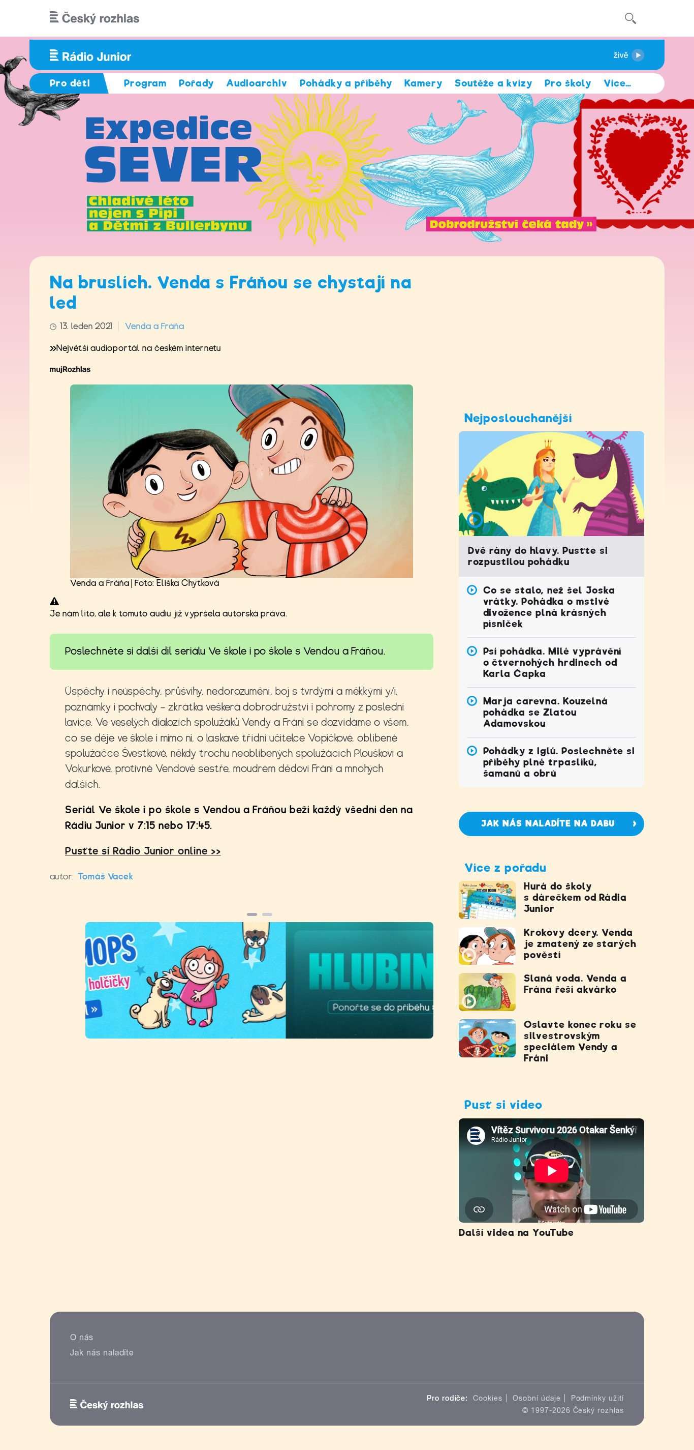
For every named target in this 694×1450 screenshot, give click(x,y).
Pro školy (568, 83)
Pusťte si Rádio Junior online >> (143, 851)
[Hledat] (630, 18)
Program (145, 83)
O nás (81, 1337)
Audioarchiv (257, 83)
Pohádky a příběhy (346, 83)
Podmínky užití (597, 1398)
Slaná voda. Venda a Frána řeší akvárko (575, 984)
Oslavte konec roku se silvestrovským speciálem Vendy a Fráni (580, 1041)
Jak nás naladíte (102, 1352)
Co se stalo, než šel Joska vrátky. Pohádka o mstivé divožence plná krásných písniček (549, 607)
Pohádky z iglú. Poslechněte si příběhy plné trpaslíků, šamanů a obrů (559, 762)
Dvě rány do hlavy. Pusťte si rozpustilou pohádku (538, 556)
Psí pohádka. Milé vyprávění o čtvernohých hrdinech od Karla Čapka (552, 662)
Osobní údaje (537, 1398)
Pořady (196, 83)
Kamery (423, 83)
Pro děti (70, 83)
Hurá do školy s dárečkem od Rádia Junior (575, 897)
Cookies (487, 1398)
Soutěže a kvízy (493, 83)
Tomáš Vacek (106, 876)
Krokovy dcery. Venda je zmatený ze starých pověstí (580, 943)
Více (618, 83)
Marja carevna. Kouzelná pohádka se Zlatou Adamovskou (545, 712)
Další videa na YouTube (516, 1232)
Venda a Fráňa (154, 326)
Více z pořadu (505, 867)
